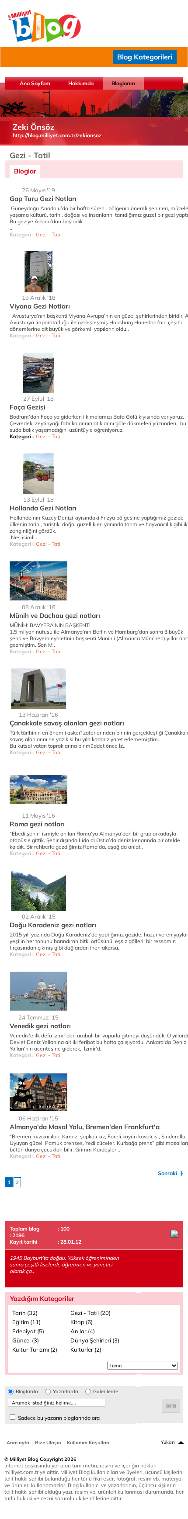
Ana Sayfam (35, 83)
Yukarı (168, 1442)
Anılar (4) (82, 1331)
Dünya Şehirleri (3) (94, 1340)
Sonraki (167, 1173)
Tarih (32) (25, 1312)
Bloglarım (123, 83)
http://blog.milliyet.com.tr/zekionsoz (57, 135)
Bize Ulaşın (48, 1442)
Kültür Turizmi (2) (34, 1349)
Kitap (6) (81, 1321)
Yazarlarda (65, 1391)
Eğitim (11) (26, 1321)
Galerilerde (105, 1391)
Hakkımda (81, 83)
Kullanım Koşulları (88, 1442)
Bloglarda (27, 1391)
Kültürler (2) (85, 1349)
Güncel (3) (25, 1340)
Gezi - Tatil (49, 234)
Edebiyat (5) (28, 1331)
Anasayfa (18, 1442)
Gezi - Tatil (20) (90, 1312)
